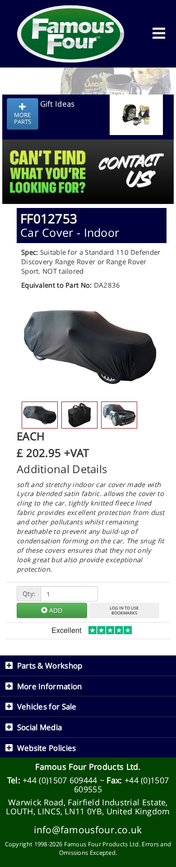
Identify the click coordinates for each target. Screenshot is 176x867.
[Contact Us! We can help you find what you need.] (88, 149)
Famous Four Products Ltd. (88, 766)
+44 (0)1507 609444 (60, 780)
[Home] (71, 34)
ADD (54, 610)
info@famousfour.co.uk (88, 829)
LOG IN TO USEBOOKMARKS (124, 610)
